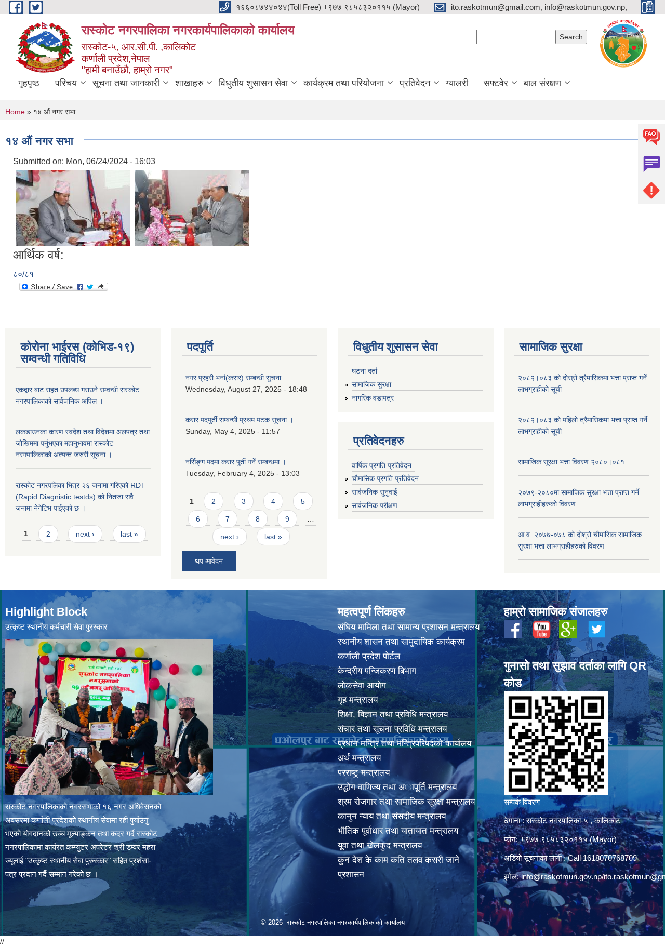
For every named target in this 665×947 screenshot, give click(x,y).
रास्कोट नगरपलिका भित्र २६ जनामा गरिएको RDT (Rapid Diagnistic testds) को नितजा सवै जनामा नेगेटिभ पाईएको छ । (80, 496)
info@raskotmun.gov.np (561, 876)
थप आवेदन (209, 561)
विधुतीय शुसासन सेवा (253, 83)
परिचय (66, 83)
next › (85, 534)
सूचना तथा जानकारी (125, 83)
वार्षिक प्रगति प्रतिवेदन (381, 465)
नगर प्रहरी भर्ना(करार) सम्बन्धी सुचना (233, 378)
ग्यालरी (457, 83)
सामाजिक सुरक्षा (371, 384)
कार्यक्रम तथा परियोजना (343, 83)
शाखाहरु (189, 83)
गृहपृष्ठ (28, 83)
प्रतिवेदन (415, 83)
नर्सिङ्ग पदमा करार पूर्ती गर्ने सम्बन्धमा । (235, 462)
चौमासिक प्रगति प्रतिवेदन (385, 478)
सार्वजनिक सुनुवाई (374, 492)
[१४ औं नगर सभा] (73, 207)
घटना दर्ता (364, 371)
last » (129, 534)
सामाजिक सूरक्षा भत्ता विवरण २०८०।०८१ (571, 462)
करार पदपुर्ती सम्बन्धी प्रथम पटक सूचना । (239, 420)
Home (15, 112)
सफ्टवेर (496, 83)
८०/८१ (23, 274)
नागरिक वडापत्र (373, 398)
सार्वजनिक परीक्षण (374, 505)
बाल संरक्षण (542, 83)
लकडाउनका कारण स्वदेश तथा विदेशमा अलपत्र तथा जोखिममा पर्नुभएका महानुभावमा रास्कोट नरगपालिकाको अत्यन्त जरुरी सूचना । (83, 443)
